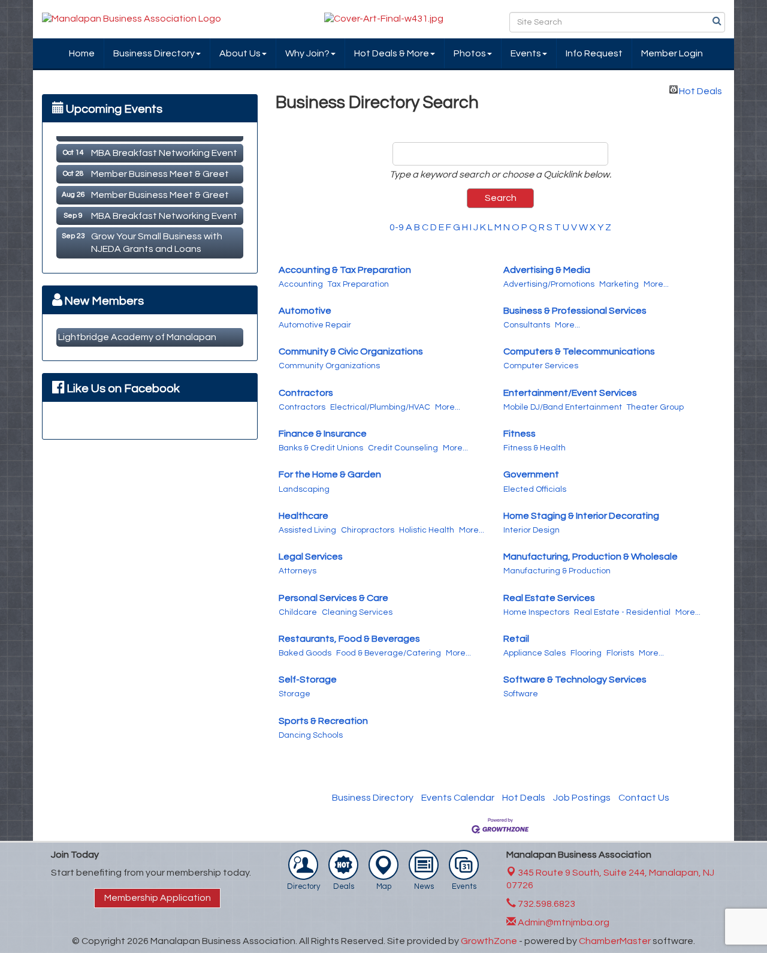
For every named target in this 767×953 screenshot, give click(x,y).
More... (656, 284)
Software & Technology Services (575, 679)
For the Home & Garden (330, 474)
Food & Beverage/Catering (388, 653)
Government (531, 474)
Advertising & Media (546, 270)
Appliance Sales (534, 653)
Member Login (672, 53)
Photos (470, 53)
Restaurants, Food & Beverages (349, 639)
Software (520, 694)
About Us (240, 53)
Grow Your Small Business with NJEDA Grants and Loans (156, 239)
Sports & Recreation (323, 721)
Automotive (305, 310)
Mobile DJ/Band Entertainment (562, 407)
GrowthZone (489, 941)
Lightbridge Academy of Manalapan (137, 337)
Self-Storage (308, 679)
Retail (516, 639)
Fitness (519, 433)
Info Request (594, 53)
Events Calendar (457, 797)
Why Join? (307, 53)
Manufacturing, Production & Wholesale (590, 556)
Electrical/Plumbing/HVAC (380, 407)
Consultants (526, 325)
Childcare (298, 612)
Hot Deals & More (391, 53)
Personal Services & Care (333, 598)
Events (526, 53)
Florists (620, 653)
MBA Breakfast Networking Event (164, 149)
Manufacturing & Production (557, 571)
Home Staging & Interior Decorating (581, 516)
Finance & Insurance (323, 433)
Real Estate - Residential (622, 612)
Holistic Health (426, 530)
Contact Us (643, 797)
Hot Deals (700, 90)
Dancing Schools (311, 735)
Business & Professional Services (575, 310)
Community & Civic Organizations (351, 351)
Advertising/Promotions (548, 284)
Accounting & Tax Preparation (345, 270)
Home (82, 53)
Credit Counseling (403, 448)
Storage (294, 694)
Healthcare (303, 516)
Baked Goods (305, 653)
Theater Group (655, 407)
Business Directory (154, 53)
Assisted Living (307, 530)
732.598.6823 (545, 904)
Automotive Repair (315, 325)
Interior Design (531, 530)
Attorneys (297, 571)
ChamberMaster (615, 941)
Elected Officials (534, 489)
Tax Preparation (358, 284)
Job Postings (582, 797)
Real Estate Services (549, 598)
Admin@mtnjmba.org (562, 922)
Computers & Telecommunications (579, 351)
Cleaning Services (357, 612)
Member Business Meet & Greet (160, 170)
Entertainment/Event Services (570, 393)
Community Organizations (329, 366)
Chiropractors (367, 530)
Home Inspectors (536, 612)
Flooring (586, 653)
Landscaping (304, 489)
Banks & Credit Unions (321, 448)
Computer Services (540, 366)
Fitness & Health (534, 448)
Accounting (301, 284)
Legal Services (311, 556)
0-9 (396, 227)
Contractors (306, 393)
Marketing (619, 284)
